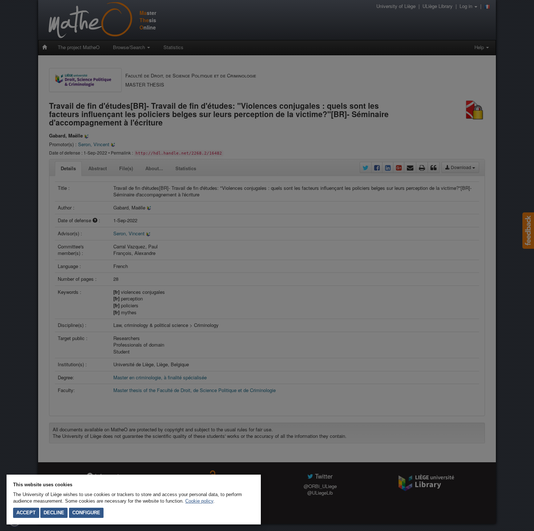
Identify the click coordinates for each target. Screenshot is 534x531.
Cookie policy (199, 501)
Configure (86, 512)
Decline (54, 512)
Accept (26, 512)
